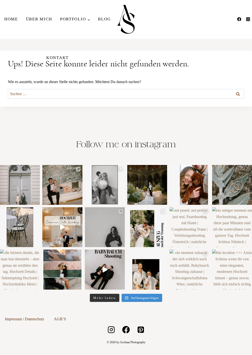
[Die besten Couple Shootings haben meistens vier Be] (189, 185)
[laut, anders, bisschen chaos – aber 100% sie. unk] (147, 269)
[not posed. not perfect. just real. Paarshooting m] (189, 227)
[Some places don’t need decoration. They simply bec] (147, 185)
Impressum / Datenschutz (24, 319)
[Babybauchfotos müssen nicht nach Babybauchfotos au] (105, 185)
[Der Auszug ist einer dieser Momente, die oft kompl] (147, 227)
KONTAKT (57, 57)
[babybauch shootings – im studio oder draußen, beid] (105, 269)
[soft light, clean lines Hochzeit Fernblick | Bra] (62, 269)
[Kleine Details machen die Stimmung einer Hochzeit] (20, 227)
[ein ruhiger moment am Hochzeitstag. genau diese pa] (232, 227)
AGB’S (60, 319)
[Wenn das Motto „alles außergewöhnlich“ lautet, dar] (62, 185)
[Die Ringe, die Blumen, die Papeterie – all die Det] (232, 185)
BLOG (104, 19)
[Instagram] (248, 19)
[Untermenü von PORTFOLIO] (75, 19)
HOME (11, 19)
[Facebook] (239, 19)
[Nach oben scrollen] (247, 254)
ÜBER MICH (39, 19)
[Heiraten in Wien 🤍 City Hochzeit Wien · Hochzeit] (20, 185)
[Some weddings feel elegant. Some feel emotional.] (62, 227)
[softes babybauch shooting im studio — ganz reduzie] (105, 227)
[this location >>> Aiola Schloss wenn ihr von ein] (232, 269)
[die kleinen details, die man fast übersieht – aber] (20, 269)
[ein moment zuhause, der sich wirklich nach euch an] (189, 269)
